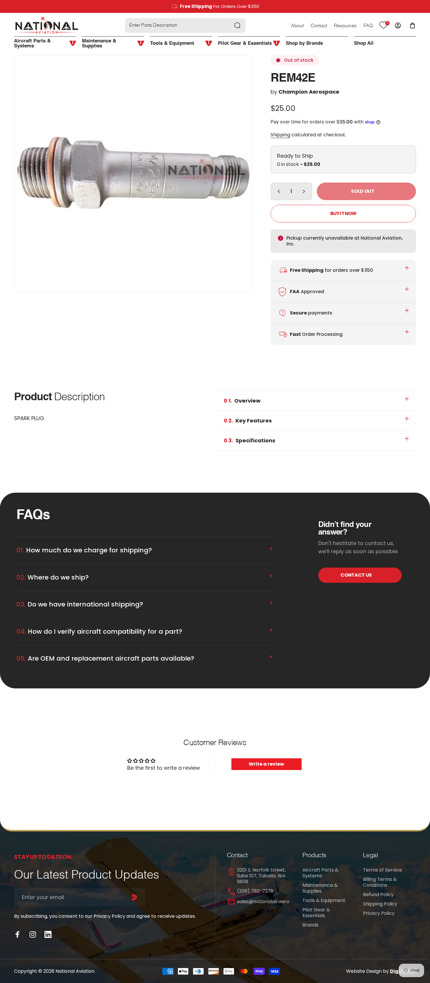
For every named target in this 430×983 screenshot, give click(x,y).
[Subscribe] (134, 897)
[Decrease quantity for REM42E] (277, 191)
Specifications (249, 440)
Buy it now (343, 213)
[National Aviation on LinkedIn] (47, 934)
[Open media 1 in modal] (132, 173)
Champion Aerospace (308, 91)
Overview (242, 400)
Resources (345, 26)
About (297, 26)
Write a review (266, 764)
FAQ (368, 26)
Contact (319, 26)
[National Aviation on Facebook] (17, 934)
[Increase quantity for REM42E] (305, 191)
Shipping (280, 134)
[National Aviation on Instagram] (32, 934)
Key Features (248, 420)
